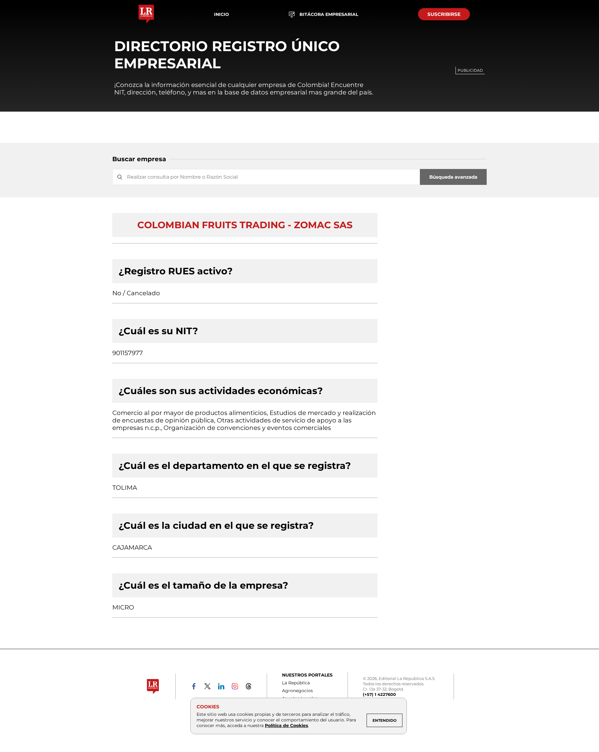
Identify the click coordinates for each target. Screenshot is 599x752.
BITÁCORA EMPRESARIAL (329, 14)
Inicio (221, 14)
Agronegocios (297, 690)
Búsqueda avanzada (453, 177)
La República (296, 683)
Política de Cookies (286, 725)
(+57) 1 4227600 (379, 694)
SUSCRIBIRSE (443, 14)
